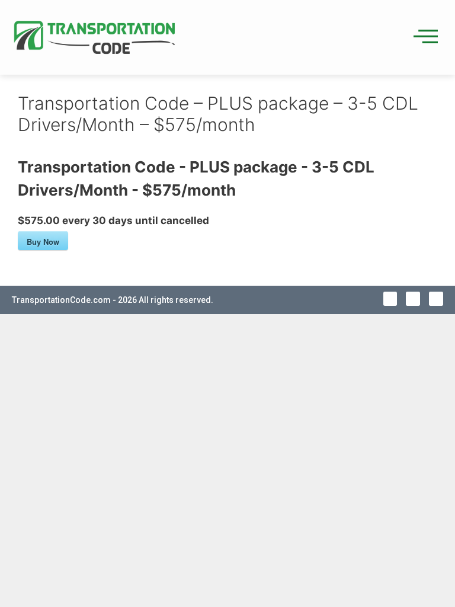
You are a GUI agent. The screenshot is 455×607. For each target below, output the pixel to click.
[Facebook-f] (390, 299)
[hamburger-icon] (422, 37)
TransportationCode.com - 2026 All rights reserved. (112, 300)
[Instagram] (436, 299)
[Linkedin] (413, 299)
